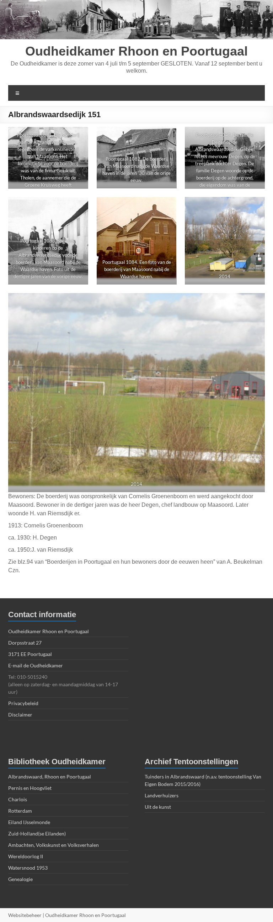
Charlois (17, 799)
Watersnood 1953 (28, 868)
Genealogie (20, 879)
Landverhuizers (161, 795)
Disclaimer (20, 715)
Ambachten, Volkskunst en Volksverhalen (53, 845)
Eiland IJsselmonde (29, 822)
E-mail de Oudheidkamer (35, 665)
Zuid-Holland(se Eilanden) (37, 833)
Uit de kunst (158, 807)
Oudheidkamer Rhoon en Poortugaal (136, 51)
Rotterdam (20, 811)
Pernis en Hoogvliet (30, 788)
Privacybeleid (23, 703)
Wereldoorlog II (25, 856)
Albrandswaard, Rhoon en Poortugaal (49, 776)
